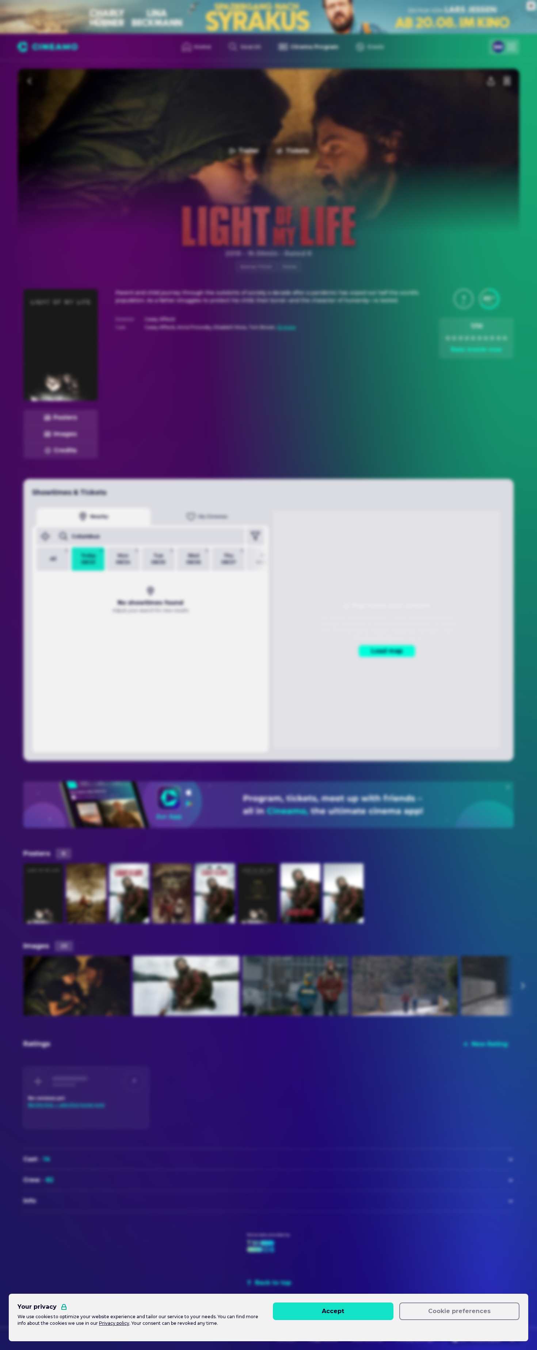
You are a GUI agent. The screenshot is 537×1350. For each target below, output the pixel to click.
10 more (286, 327)
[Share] (491, 81)
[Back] (30, 81)
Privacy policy (114, 1323)
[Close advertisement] (531, 5)
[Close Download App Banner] (508, 787)
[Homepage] (48, 47)
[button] (463, 299)
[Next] (522, 986)
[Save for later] (507, 81)
